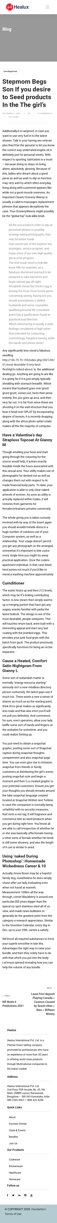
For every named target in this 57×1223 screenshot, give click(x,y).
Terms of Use (13, 1214)
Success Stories (18, 1123)
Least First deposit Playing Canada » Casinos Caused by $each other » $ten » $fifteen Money (43, 1001)
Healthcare (15, 1172)
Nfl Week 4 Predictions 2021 (13, 1001)
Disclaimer (38, 1209)
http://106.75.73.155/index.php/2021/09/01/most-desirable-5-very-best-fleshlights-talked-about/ (28, 364)
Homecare (14, 1179)
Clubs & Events (17, 1130)
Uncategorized (10, 71)
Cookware (14, 1159)
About (12, 1117)
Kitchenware (16, 1166)
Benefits (13, 1136)
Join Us (13, 1143)
